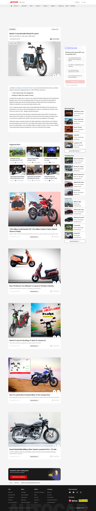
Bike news (23, 499)
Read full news (33, 236)
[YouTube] (70, 492)
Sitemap (36, 497)
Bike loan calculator (25, 502)
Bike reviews (24, 497)
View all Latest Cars (74, 241)
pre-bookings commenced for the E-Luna (25, 88)
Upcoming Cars (11, 494)
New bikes (23, 492)
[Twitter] (81, 492)
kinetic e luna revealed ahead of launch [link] (30, 482)
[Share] (58, 75)
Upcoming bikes (24, 494)
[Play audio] (54, 75)
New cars (10, 492)
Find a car (16, 5)
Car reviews (11, 497)
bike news (16, 482)
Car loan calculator (12, 502)
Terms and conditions (52, 499)
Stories (67, 5)
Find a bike (24, 5)
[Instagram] (73, 492)
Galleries (53, 5)
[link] (69, 113)
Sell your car (61, 5)
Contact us (36, 499)
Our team (49, 494)
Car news (10, 499)
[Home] (11, 6)
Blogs (35, 494)
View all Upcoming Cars (74, 150)
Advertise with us (51, 502)
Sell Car (36, 502)
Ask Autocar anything (39, 492)
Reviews (38, 5)
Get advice (72, 5)
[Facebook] (77, 492)
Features (45, 5)
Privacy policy (50, 497)
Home (10, 482)
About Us (49, 492)
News (31, 5)
